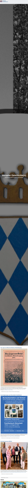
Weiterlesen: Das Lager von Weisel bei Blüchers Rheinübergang (10, 391)
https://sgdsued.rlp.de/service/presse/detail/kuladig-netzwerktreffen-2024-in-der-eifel (14, 472)
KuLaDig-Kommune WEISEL (6, 441)
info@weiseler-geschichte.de (9, 389)
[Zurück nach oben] (26, 486)
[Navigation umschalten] (1, 3)
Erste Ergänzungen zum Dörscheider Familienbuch (11, 395)
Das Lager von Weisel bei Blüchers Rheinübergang (11, 347)
